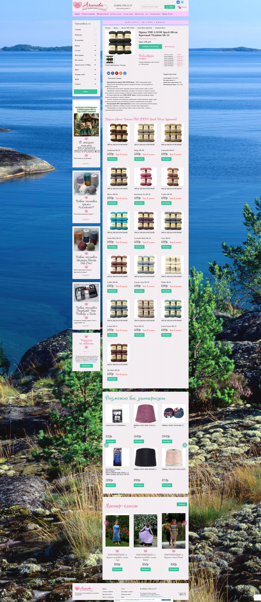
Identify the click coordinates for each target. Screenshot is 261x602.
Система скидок (128, 14)
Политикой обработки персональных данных (86, 361)
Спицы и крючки (88, 14)
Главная (107, 28)
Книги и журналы (108, 597)
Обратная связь (139, 14)
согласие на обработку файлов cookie (132, 599)
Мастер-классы (103, 14)
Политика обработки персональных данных (151, 596)
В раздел (182, 504)
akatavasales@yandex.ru (123, 8)
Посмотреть (112, 159)
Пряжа (77, 14)
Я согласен (166, 599)
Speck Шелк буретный (144, 28)
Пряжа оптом (167, 14)
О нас (123, 589)
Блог (146, 14)
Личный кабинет (155, 14)
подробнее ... (86, 163)
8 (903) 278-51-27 (123, 5)
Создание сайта (182, 593)
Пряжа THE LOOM (127, 28)
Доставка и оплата (116, 14)
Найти (171, 7)
